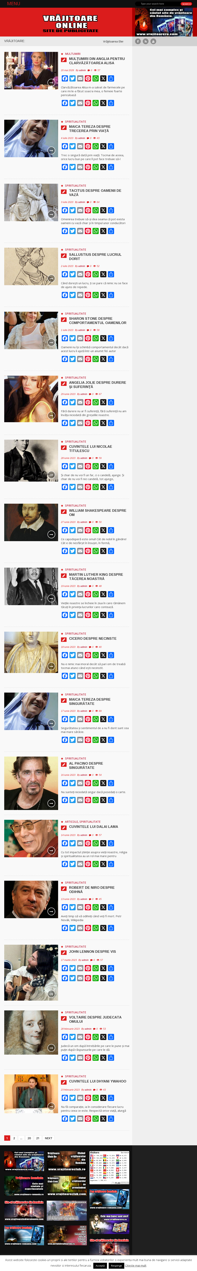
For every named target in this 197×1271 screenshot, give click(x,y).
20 (29, 1138)
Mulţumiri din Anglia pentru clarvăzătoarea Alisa (97, 61)
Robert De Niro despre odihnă (92, 890)
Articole (71, 821)
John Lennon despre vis (92, 952)
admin (82, 70)
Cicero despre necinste (93, 638)
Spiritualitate (75, 121)
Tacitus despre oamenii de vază (95, 193)
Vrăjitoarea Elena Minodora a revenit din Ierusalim (92, 41)
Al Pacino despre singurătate (86, 766)
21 (38, 1138)
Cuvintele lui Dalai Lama (93, 827)
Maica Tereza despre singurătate (90, 702)
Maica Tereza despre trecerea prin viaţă (90, 129)
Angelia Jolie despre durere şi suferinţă (97, 385)
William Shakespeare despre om (97, 513)
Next (48, 1138)
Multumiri (72, 54)
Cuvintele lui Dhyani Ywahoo (97, 1081)
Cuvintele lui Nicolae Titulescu (90, 449)
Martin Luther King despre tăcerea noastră (96, 577)
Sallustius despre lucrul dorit (95, 257)
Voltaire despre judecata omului (95, 1019)
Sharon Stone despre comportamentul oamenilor (97, 321)
